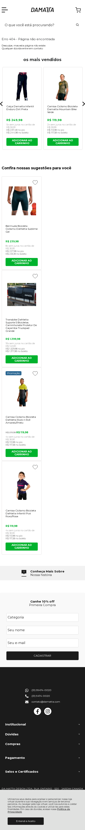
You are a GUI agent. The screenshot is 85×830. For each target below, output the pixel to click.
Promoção (13, 373)
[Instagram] (47, 714)
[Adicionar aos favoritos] (35, 182)
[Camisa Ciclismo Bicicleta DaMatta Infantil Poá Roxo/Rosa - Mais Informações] (22, 485)
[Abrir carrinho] (78, 10)
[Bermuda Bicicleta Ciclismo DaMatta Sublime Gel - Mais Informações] (22, 200)
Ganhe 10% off (42, 601)
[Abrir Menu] (5, 10)
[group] (42, 573)
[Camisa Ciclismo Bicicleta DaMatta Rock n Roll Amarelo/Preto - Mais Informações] (22, 391)
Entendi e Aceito (25, 821)
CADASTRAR (42, 655)
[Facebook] (37, 714)
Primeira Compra (42, 605)
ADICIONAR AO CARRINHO (22, 262)
